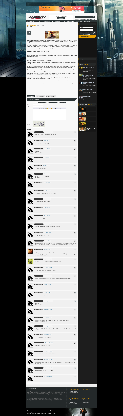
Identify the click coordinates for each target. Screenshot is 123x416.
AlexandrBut (40, 267)
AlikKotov (40, 309)
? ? (41, 218)
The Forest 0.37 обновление (90, 108)
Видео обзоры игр (74, 392)
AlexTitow (40, 215)
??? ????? (40, 185)
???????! (36, 143)
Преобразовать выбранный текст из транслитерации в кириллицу (59, 108)
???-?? (43, 185)
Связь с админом (73, 403)
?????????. (36, 235)
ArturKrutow (40, 148)
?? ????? (36, 226)
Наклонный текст (36, 108)
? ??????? (48, 201)
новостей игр (42, 393)
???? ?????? (48, 295)
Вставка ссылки (49, 108)
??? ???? (39, 176)
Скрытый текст (55, 108)
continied (47, 210)
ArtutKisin (40, 376)
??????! (38, 295)
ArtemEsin (40, 157)
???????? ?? (37, 210)
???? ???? (47, 379)
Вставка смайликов (47, 108)
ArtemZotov (40, 326)
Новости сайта (73, 395)
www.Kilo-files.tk (46, 255)
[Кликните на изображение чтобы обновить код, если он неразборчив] (39, 126)
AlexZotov (40, 317)
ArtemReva (40, 351)
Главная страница (73, 391)
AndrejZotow (40, 190)
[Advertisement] (51, 89)
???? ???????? (43, 176)
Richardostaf (40, 240)
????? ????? (54, 134)
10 (59, 102)
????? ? (47, 176)
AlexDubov (40, 284)
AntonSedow (40, 224)
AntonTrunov (40, 132)
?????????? (48, 134)
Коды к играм (86, 402)
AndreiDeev (40, 300)
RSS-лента (85, 399)
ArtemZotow (40, 182)
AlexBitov (40, 334)
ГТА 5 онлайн (88, 118)
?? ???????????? (37, 177)
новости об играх (38, 48)
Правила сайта (73, 402)
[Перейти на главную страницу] (37, 17)
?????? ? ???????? (46, 226)
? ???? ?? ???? (44, 337)
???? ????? (39, 159)
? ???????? (40, 152)
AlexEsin (39, 165)
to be (45, 210)
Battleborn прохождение (90, 113)
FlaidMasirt (40, 259)
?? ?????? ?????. (52, 226)
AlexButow (40, 199)
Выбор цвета (53, 108)
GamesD (53, 96)
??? (51, 134)
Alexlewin (40, 207)
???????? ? (43, 159)
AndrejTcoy (40, 140)
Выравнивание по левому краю (42, 108)
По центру (43, 108)
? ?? (41, 270)
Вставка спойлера (60, 108)
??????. (44, 218)
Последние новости (74, 399)
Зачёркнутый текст (39, 108)
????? (44, 143)
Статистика (72, 401)
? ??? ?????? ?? (40, 226)
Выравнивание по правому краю (45, 108)
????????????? (46, 185)
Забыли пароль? (89, 32)
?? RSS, (44, 295)
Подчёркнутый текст (38, 108)
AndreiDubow (40, 342)
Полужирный (34, 108)
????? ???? (36, 370)
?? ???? (36, 176)
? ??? (48, 235)
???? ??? (47, 159)
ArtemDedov (40, 367)
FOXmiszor (40, 249)
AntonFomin (40, 275)
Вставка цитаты (57, 108)
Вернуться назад (30, 96)
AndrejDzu (40, 173)
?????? (36, 134)
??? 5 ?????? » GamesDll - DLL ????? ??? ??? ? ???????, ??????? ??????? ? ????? (48, 261)
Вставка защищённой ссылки (51, 108)
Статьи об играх (73, 393)
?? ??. (36, 218)
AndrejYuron (40, 232)
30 (64, 102)
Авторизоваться (86, 34)
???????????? (50, 370)
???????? (36, 151)
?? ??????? (48, 337)
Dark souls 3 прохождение (90, 123)
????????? (41, 143)
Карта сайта (85, 401)
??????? (37, 152)
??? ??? (39, 337)
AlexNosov (40, 359)
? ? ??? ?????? (57, 226)
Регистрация (82, 32)
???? (38, 143)
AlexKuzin (40, 292)
